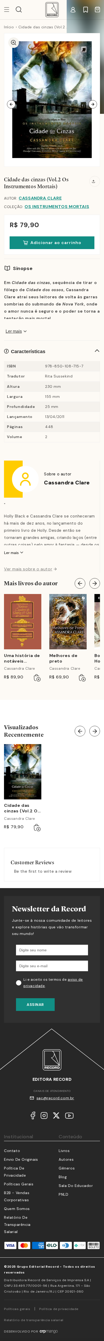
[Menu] (10, 9)
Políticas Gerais (19, 1184)
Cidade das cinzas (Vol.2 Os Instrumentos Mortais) (22, 808)
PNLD (63, 1194)
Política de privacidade (58, 1309)
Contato (12, 1150)
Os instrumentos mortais (57, 206)
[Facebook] (33, 1117)
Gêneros (67, 1168)
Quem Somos (17, 1208)
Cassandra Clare (40, 198)
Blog (63, 1176)
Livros (64, 1150)
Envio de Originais (21, 1159)
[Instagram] (44, 1116)
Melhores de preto (63, 658)
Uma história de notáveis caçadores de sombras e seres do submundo (22, 658)
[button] (19, 9)
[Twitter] (56, 1116)
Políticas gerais (17, 1309)
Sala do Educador (76, 1185)
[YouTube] (69, 1117)
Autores (66, 1159)
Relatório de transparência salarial (17, 1224)
